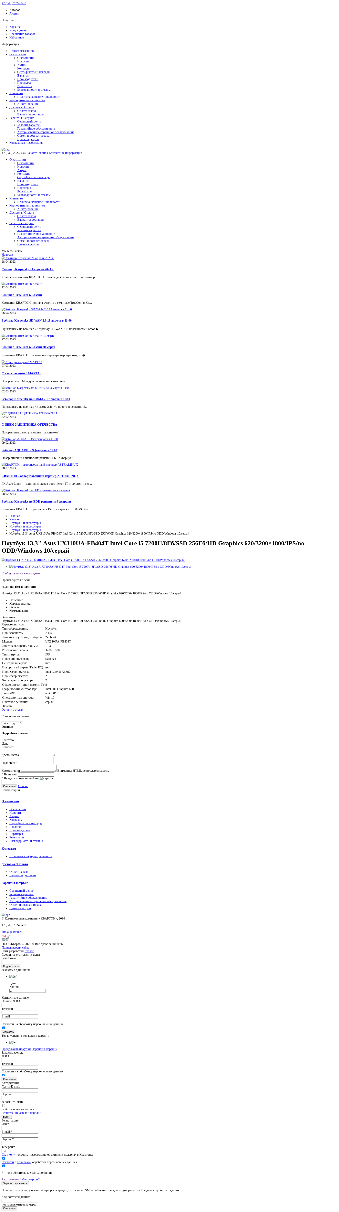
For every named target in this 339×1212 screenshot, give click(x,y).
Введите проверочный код (20, 778)
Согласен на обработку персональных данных (32, 1024)
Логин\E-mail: (11, 1086)
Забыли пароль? (30, 1112)
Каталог (14, 519)
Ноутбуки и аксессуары (25, 523)
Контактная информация (26, 142)
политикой (24, 1162)
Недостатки (9, 762)
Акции (14, 13)
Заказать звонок (37, 152)
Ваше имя (9, 774)
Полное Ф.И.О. (12, 1001)
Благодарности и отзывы (34, 89)
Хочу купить (17, 30)
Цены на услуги (28, 139)
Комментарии (11, 770)
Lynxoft (29, 951)
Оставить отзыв (12, 709)
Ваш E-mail (9, 958)
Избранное (16, 37)
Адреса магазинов (21, 50)
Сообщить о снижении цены (21, 573)
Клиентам (16, 93)
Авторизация (10, 1179)
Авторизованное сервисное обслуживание (45, 132)
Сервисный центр (29, 121)
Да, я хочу (9, 1154)
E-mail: (7, 1131)
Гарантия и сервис (21, 118)
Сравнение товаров (22, 34)
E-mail (6, 1016)
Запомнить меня (12, 1101)
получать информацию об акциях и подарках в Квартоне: (47, 1154)
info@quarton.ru (12, 931)
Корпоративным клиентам (27, 100)
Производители (27, 79)
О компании (17, 54)
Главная (14, 515)
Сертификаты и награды (33, 72)
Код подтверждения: (16, 1196)
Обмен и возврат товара (33, 135)
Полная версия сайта (15, 947)
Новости (23, 61)
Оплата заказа (26, 110)
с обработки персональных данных (39, 1162)
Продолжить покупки (16, 1049)
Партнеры (24, 82)
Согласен (8, 1162)
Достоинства (10, 755)
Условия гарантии (29, 125)
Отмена (23, 786)
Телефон (7, 1008)
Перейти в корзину (44, 1049)
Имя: (6, 1124)
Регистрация (10, 1112)
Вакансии (23, 75)
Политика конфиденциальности (38, 96)
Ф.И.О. (6, 1056)
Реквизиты (24, 86)
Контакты (23, 68)
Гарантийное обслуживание (36, 128)
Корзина (15, 26)
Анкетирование (27, 103)
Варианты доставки (30, 114)
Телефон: (8, 1147)
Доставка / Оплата (21, 107)
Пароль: (7, 1094)
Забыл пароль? (30, 1179)
